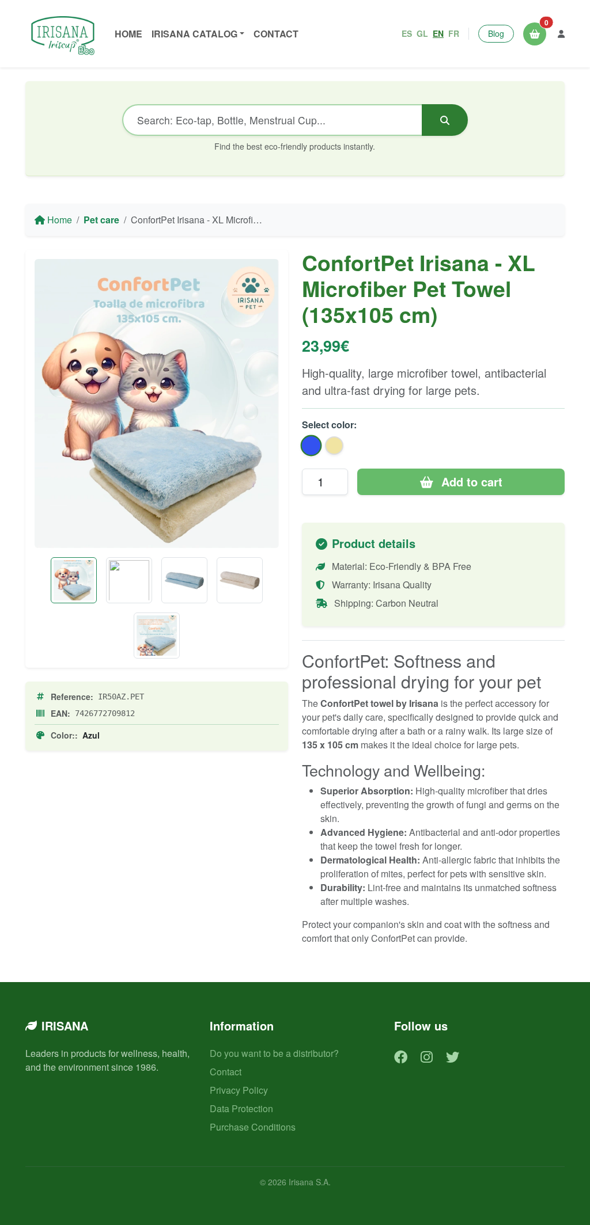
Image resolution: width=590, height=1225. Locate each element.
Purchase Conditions (253, 1126)
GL (422, 33)
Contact (276, 33)
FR (453, 33)
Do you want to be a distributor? (274, 1053)
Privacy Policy (239, 1090)
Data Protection (241, 1108)
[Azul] (184, 580)
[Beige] (240, 580)
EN (438, 33)
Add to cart (470, 481)
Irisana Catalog (194, 33)
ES (407, 33)
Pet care (101, 219)
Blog (496, 33)
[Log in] (561, 34)
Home (128, 33)
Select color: (329, 424)
